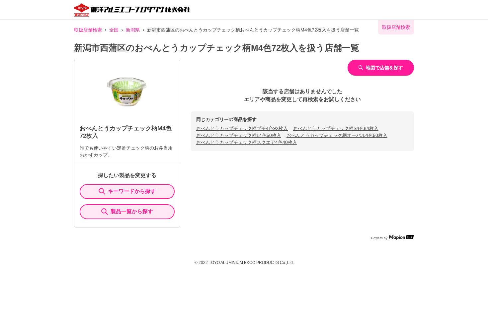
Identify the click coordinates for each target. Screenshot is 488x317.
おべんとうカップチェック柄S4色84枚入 (335, 128)
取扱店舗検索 (88, 29)
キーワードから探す (132, 191)
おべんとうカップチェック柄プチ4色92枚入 (242, 128)
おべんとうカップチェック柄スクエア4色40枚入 (246, 142)
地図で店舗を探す (384, 67)
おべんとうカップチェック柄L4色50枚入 (238, 135)
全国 (114, 29)
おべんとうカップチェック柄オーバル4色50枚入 (336, 135)
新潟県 (133, 29)
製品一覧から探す (132, 211)
